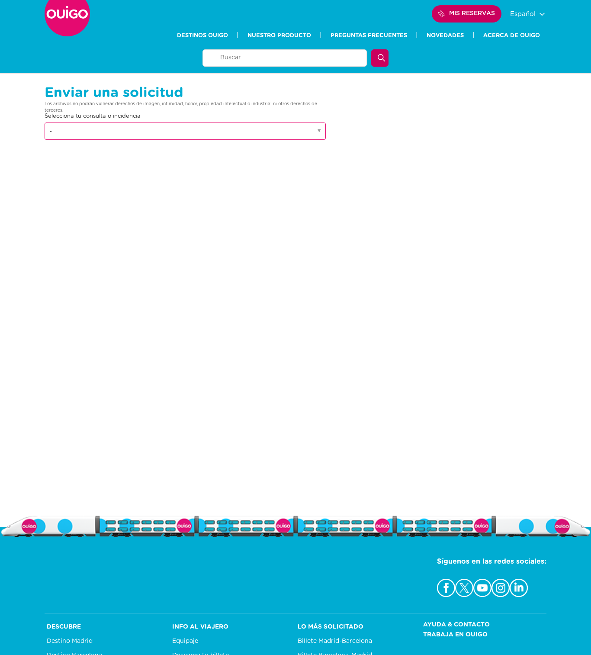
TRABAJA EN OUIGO (455, 635)
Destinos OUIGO (202, 36)
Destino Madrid (70, 641)
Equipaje (185, 641)
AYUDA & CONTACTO (456, 625)
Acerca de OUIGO (511, 36)
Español (524, 14)
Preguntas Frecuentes (369, 36)
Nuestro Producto (279, 36)
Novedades (445, 36)
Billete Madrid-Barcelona (335, 641)
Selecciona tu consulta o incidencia (93, 116)
